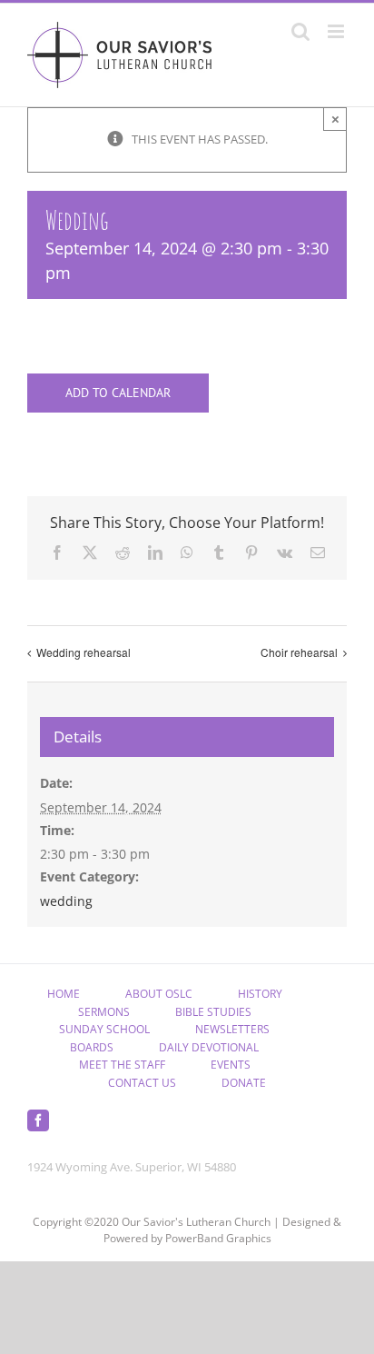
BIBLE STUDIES (213, 1012)
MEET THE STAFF (122, 1064)
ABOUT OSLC (158, 993)
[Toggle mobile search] (300, 31)
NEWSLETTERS (232, 1029)
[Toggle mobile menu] (337, 31)
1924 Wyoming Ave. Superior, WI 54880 (131, 1167)
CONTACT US (142, 1082)
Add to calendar (118, 393)
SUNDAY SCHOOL (104, 1029)
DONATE (243, 1082)
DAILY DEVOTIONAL (209, 1047)
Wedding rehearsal (83, 652)
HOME (63, 993)
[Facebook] (38, 1120)
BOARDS (91, 1047)
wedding (66, 901)
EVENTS (231, 1064)
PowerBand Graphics (218, 1238)
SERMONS (104, 1012)
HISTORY (260, 993)
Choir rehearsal (299, 652)
